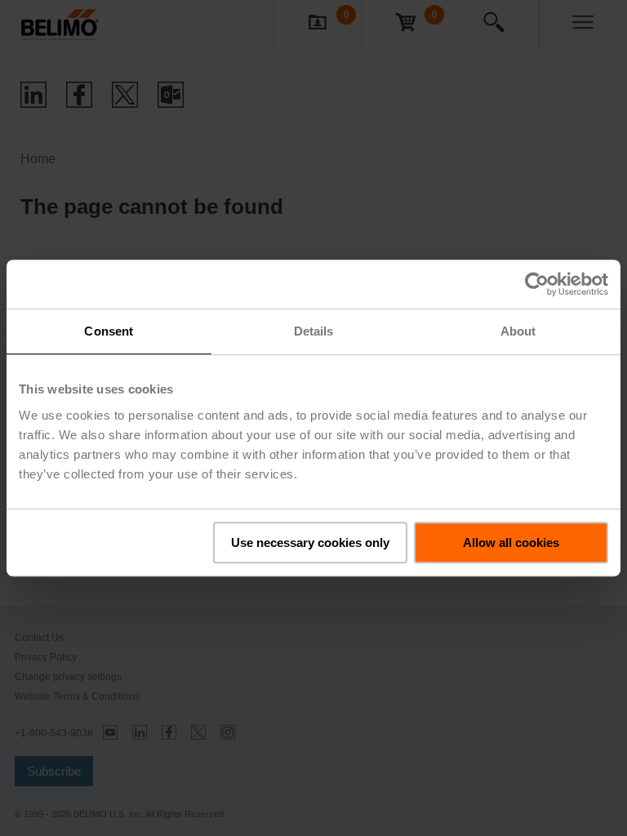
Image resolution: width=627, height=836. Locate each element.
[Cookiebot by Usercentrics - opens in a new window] (536, 284)
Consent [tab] (108, 331)
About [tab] (518, 331)
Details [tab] (314, 331)
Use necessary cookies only (310, 542)
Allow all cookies (511, 542)
